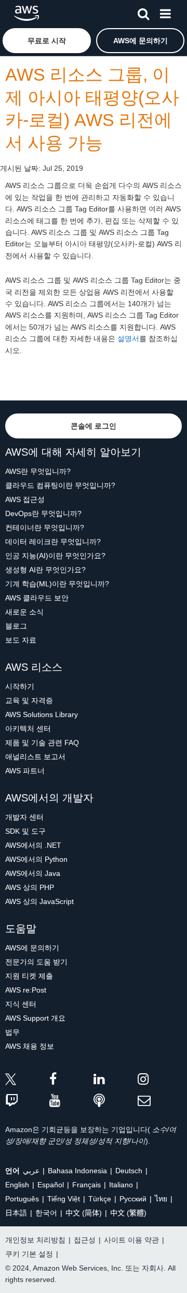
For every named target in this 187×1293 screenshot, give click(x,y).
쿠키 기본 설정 (29, 1254)
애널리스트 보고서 (35, 756)
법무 (12, 1032)
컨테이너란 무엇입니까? (44, 527)
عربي (31, 1170)
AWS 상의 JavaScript (39, 901)
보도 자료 (20, 640)
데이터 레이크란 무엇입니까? (53, 541)
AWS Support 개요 (35, 1018)
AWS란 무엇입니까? (38, 471)
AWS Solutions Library (41, 714)
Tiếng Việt (63, 1199)
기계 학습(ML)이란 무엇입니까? (57, 584)
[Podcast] (116, 1101)
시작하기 (19, 686)
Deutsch (128, 1170)
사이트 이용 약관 (131, 1240)
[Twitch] (27, 1101)
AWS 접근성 (25, 499)
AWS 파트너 (25, 771)
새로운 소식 (24, 612)
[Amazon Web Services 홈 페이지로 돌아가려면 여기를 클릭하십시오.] (26, 13)
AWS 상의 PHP (29, 887)
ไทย (161, 1199)
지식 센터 (20, 1004)
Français (86, 1185)
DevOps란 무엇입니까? (43, 513)
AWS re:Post (25, 990)
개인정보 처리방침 (35, 1240)
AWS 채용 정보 (29, 1046)
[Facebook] (71, 1081)
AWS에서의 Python (36, 859)
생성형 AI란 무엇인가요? (45, 570)
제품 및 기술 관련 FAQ (42, 742)
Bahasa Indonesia (77, 1170)
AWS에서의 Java (32, 873)
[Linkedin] (116, 1081)
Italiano (121, 1185)
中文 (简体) (83, 1213)
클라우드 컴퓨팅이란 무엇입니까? (60, 485)
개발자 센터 (24, 817)
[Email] (160, 1101)
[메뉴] (165, 12)
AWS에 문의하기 (32, 948)
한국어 (46, 1213)
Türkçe (99, 1199)
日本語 (16, 1213)
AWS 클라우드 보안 (37, 598)
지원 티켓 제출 (29, 976)
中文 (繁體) (128, 1213)
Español (50, 1185)
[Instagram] (160, 1081)
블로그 (16, 626)
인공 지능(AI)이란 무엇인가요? (55, 555)
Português (22, 1199)
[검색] (143, 12)
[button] (47, 40)
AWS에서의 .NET (33, 845)
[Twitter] (27, 1081)
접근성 (85, 1240)
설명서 (128, 338)
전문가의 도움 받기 (36, 962)
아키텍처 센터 (28, 728)
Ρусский (132, 1199)
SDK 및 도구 (25, 831)
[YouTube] (71, 1101)
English (17, 1185)
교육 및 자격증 (29, 700)
